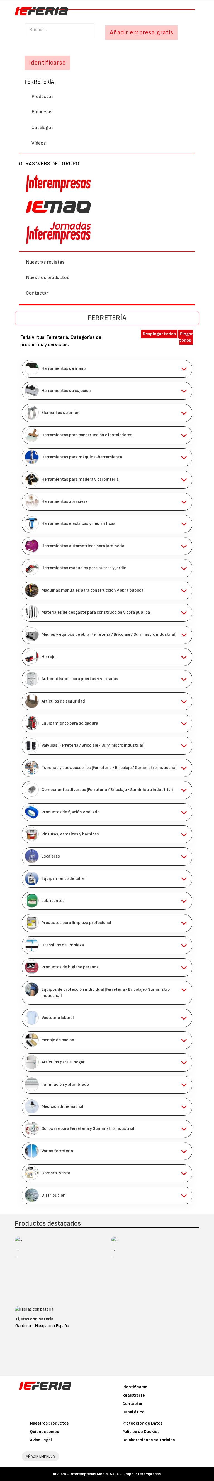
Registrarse (133, 1395)
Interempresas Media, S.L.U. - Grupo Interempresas (115, 1474)
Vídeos (38, 143)
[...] (18, 1241)
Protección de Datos (142, 1423)
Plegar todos (186, 337)
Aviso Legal (41, 1440)
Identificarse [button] (47, 62)
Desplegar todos (159, 334)
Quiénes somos (44, 1431)
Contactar (37, 293)
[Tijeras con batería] (34, 1311)
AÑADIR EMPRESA (40, 1456)
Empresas (42, 112)
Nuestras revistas (45, 262)
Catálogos (42, 127)
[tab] (107, 369)
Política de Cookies (140, 1431)
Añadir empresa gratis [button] (141, 32)
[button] (107, 369)
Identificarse (134, 1387)
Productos (42, 96)
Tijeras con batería (34, 1319)
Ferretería (39, 81)
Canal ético (133, 1412)
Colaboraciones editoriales (148, 1440)
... (17, 1249)
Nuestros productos (47, 277)
